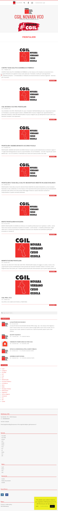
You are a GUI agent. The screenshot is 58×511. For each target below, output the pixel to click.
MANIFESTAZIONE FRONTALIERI (11, 260)
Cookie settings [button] (44, 506)
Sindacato (4, 396)
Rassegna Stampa (30, 350)
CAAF (3, 369)
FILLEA (3, 439)
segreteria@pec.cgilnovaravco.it (28, 424)
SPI (2, 399)
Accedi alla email (38, 2)
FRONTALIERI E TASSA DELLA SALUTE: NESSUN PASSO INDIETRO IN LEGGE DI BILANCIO (28, 183)
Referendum (5, 390)
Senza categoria (6, 394)
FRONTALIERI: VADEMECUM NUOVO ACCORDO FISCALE (19, 145)
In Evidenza (5, 383)
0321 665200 (6, 421)
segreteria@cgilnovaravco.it (11, 424)
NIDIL (3, 387)
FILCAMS (4, 372)
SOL (2, 470)
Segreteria (4, 392)
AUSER (3, 482)
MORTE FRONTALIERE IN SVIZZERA (12, 221)
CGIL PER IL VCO (7, 297)
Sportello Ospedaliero (15, 334)
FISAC (3, 445)
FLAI (3, 376)
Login (44, 2)
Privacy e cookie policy (6, 504)
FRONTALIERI (5, 379)
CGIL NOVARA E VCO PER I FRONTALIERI (14, 107)
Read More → (53, 80)
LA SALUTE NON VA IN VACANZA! (18, 322)
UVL (2, 472)
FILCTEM (4, 437)
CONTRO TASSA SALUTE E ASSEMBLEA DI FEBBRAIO (18, 68)
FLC (3, 378)
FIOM (3, 443)
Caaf (3, 467)
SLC (3, 398)
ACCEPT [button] (52, 506)
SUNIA (28, 343)
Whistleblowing (5, 506)
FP (2, 450)
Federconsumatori (6, 480)
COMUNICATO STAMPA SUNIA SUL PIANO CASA (21, 342)
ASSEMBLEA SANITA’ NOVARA (17, 356)
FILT (3, 374)
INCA (3, 385)
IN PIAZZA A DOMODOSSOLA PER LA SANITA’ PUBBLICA (23, 349)
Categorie (24, 343)
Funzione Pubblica (26, 336)
